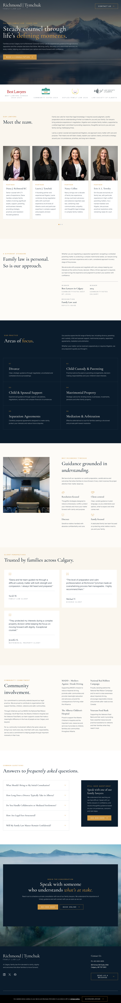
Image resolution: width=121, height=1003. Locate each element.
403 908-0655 (97, 818)
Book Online (70, 907)
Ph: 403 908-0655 (97, 961)
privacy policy (75, 999)
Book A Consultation (18, 57)
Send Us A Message (102, 976)
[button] (58, 224)
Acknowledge (93, 999)
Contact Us (104, 6)
